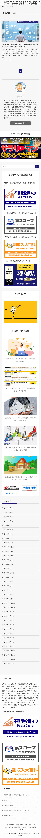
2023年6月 (9, 625)
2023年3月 (9, 638)
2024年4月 (8, 581)
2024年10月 (9, 555)
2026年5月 (8, 512)
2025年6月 (8, 521)
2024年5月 (8, 577)
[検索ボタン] (39, 2)
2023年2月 (9, 642)
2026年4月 (8, 517)
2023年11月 (9, 603)
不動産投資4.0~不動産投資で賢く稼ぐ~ (17, 795)
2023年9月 (9, 612)
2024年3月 (8, 586)
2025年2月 (8, 538)
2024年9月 (8, 560)
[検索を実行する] (37, 166)
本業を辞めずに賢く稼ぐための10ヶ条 (16, 810)
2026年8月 (8, 508)
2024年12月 (9, 547)
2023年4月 (9, 633)
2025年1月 (8, 542)
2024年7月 (8, 568)
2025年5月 (8, 525)
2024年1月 (9, 594)
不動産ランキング (12, 493)
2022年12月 (9, 650)
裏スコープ (7, 800)
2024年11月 (9, 551)
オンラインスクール (14, 702)
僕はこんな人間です (20, 123)
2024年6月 (9, 573)
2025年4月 (8, 529)
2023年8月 (9, 616)
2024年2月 (8, 590)
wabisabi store (8, 815)
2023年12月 (9, 599)
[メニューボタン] (1, 2)
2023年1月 (9, 646)
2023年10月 (9, 607)
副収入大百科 (8, 805)
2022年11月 (9, 655)
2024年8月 (8, 564)
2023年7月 (9, 620)
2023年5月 (9, 629)
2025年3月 (8, 534)
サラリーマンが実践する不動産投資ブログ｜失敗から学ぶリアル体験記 (20, 3)
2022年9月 (9, 663)
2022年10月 (9, 659)
